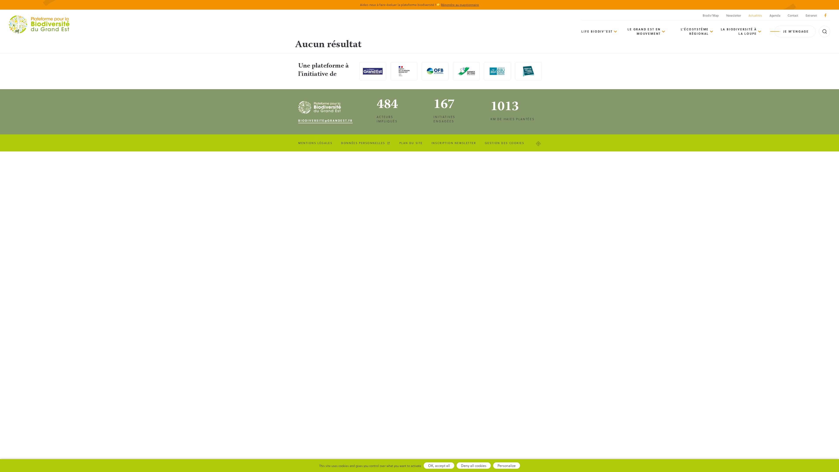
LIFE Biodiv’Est (597, 31)
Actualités (755, 15)
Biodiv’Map (711, 15)
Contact (793, 15)
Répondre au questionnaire (460, 4)
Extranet (811, 15)
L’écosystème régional (695, 31)
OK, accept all (439, 465)
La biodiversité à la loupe (739, 31)
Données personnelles (363, 143)
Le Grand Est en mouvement (644, 31)
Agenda (775, 15)
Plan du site (411, 143)
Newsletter (733, 15)
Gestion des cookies (504, 143)
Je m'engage (796, 31)
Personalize (507, 465)
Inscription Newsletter (454, 143)
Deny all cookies (473, 465)
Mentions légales (315, 143)
